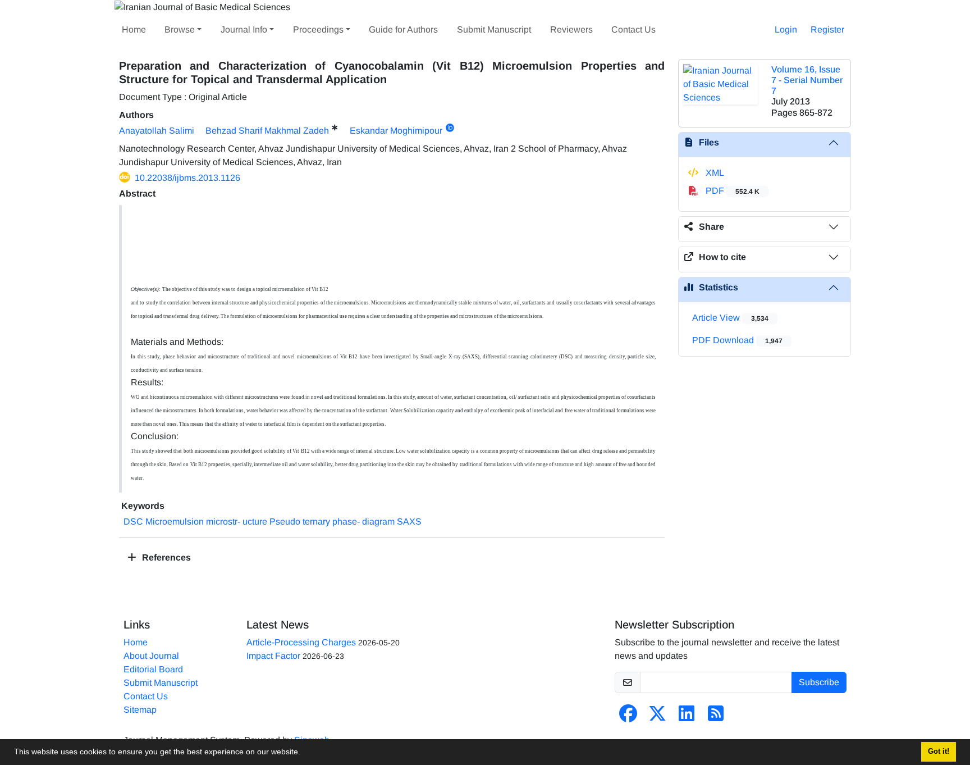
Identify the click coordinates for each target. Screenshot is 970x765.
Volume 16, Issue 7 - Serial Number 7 (807, 80)
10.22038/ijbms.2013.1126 (187, 178)
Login (786, 29)
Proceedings (318, 29)
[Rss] (715, 717)
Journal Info (244, 29)
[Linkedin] (686, 717)
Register (827, 29)
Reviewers (571, 29)
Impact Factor (273, 656)
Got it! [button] (938, 751)
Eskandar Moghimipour (396, 130)
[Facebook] (628, 717)
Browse (179, 29)
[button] (304, 753)
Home (134, 29)
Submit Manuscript (494, 29)
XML (713, 172)
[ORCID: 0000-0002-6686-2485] (450, 128)
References (165, 557)
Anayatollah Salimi (156, 130)
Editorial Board (153, 669)
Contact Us (633, 29)
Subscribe (819, 682)
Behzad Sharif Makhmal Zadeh (267, 130)
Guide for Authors (403, 29)
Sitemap (140, 709)
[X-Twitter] (657, 717)
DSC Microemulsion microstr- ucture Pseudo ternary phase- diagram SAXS (272, 521)
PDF (731, 190)
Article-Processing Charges (301, 642)
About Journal (151, 656)
